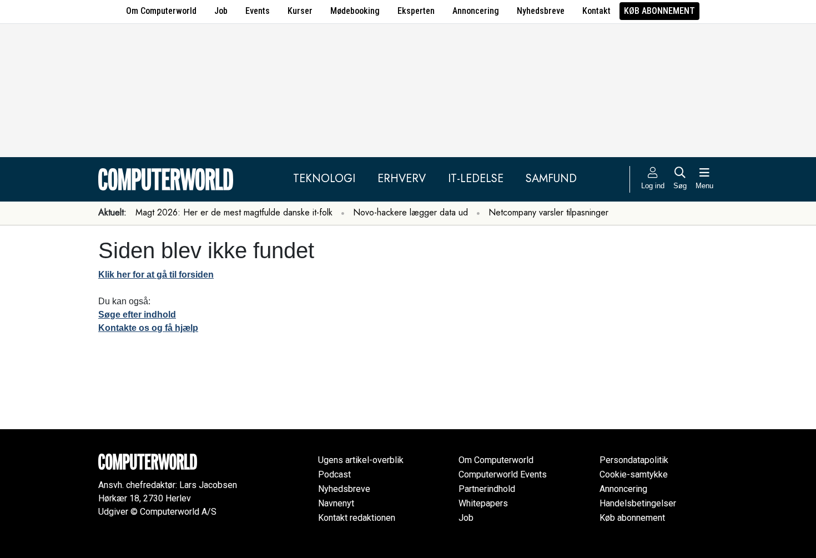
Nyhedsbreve (541, 11)
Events (257, 11)
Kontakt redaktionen (356, 517)
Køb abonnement (659, 11)
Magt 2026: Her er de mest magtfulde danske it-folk (234, 212)
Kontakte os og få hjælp (148, 328)
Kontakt (596, 11)
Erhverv (401, 178)
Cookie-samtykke (634, 474)
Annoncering (475, 11)
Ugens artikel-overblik (361, 460)
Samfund (551, 178)
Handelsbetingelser (638, 503)
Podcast (334, 474)
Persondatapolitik (634, 460)
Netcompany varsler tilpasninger (548, 212)
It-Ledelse (475, 178)
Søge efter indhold (137, 314)
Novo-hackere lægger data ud (410, 212)
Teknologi (324, 178)
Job (221, 11)
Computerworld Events (503, 474)
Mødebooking (355, 11)
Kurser (300, 11)
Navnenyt (336, 503)
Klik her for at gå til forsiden (156, 274)
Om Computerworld (161, 11)
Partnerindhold (487, 489)
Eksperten (416, 11)
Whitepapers (483, 503)
